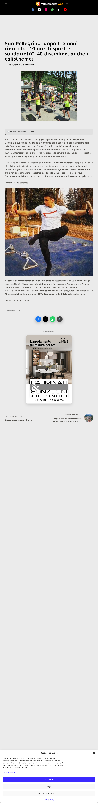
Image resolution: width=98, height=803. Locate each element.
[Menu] (67, 4)
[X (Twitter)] (39, 9)
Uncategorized (27, 65)
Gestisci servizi (9, 772)
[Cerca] (6, 3)
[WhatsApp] (52, 9)
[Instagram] (46, 9)
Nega (49, 786)
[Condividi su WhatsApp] (52, 319)
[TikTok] (59, 9)
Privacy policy (49, 800)
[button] (94, 753)
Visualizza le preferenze (49, 793)
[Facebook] (33, 9)
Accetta (49, 779)
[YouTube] (65, 9)
